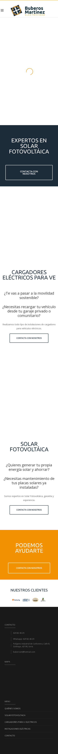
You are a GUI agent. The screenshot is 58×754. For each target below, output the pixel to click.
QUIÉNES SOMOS (13, 708)
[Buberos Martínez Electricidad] (27, 10)
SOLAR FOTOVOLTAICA (15, 715)
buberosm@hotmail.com (24, 652)
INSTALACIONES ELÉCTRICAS (17, 728)
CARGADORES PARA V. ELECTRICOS (21, 722)
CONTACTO (10, 735)
